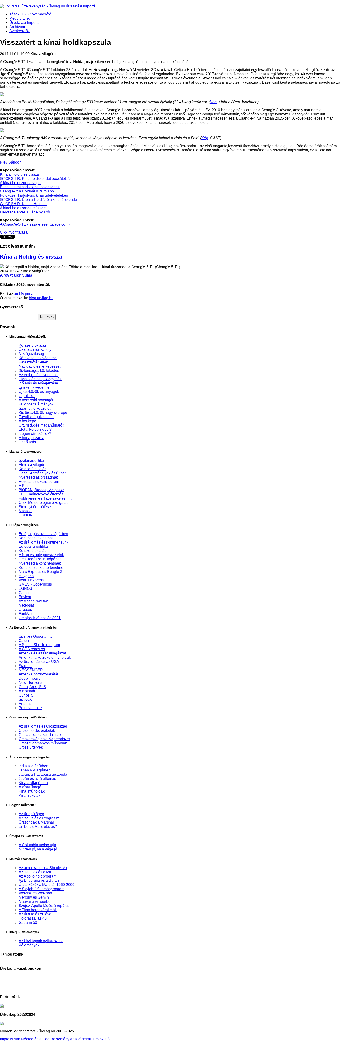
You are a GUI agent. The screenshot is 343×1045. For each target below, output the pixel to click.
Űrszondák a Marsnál (36, 822)
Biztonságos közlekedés (39, 371)
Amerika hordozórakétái (38, 674)
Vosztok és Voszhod (35, 893)
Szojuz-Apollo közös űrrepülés (44, 906)
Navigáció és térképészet (39, 366)
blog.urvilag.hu (41, 298)
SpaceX (25, 699)
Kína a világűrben (33, 783)
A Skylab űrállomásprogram (41, 889)
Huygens (26, 576)
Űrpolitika (27, 396)
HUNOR (26, 515)
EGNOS (25, 588)
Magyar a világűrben (35, 901)
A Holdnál (27, 691)
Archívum (17, 27)
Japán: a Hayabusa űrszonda (43, 774)
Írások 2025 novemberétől (30, 14)
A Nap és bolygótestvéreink (41, 555)
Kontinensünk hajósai (37, 538)
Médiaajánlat (31, 1039)
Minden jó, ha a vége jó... (39, 849)
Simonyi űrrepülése (35, 507)
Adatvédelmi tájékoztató (90, 1039)
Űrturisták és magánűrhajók (41, 425)
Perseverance (30, 708)
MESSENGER (31, 670)
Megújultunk (19, 18)
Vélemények (29, 945)
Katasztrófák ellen (33, 362)
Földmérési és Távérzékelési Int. (45, 498)
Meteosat (26, 605)
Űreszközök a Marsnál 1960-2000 (46, 885)
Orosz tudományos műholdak (43, 743)
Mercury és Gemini (34, 897)
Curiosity (26, 695)
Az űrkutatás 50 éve (35, 914)
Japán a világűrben (34, 770)
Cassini (25, 641)
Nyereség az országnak (38, 477)
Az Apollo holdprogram (37, 876)
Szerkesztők (19, 31)
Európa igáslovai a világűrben (43, 534)
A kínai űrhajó (30, 787)
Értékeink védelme (34, 387)
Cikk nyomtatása (14, 232)
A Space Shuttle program (39, 645)
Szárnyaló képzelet (34, 408)
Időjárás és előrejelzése (38, 383)
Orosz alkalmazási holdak (40, 735)
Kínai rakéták (29, 795)
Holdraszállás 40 (33, 918)
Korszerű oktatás (32, 345)
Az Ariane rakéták (33, 601)
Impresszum (10, 1039)
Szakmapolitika (31, 460)
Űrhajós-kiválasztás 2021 (40, 618)
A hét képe (27, 421)
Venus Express (31, 580)
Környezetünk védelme (38, 358)
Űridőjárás (27, 442)
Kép (213, 102)
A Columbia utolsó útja (37, 845)
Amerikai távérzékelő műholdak (45, 657)
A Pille (24, 486)
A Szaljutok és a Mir (35, 872)
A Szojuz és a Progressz (39, 818)
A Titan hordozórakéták (38, 910)
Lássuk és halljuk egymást (40, 379)
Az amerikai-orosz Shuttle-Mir (43, 868)
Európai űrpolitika (33, 546)
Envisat (25, 597)
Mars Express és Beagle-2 (40, 572)
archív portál (24, 294)
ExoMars (26, 614)
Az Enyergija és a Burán (39, 880)
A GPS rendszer (32, 649)
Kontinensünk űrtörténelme (41, 567)
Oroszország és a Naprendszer (44, 739)
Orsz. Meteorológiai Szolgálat (43, 503)
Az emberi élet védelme (38, 375)
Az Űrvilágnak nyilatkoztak (41, 941)
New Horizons (30, 683)
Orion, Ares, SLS (32, 687)
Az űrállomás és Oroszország (43, 726)
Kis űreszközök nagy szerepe (43, 413)
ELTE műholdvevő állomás (41, 494)
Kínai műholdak (32, 791)
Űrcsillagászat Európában (40, 559)
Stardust (25, 666)
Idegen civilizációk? (35, 434)
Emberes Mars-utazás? (38, 826)
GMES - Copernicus (35, 584)
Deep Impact (29, 678)
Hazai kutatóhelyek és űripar (42, 473)
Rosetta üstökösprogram (39, 481)
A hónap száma (31, 438)
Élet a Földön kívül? (35, 429)
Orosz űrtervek (31, 747)
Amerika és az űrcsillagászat (42, 653)
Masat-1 (25, 511)
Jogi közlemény (56, 1039)
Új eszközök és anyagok (39, 392)
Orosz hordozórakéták (37, 730)
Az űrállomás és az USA (39, 662)
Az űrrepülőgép (31, 814)
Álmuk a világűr (31, 465)
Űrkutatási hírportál (25, 23)
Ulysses (25, 609)
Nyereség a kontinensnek (40, 563)
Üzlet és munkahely (35, 350)
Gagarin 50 (28, 922)
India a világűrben (33, 766)
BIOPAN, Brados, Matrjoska (41, 490)
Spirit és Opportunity (35, 636)
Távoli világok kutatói (36, 417)
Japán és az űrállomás (37, 779)
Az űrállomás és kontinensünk (43, 542)
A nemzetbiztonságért (36, 400)
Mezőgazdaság (31, 354)
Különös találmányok (36, 404)
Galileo (25, 593)
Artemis (25, 704)
